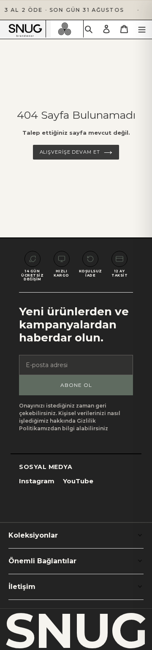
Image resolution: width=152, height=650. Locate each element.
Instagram (36, 481)
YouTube (78, 481)
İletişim (21, 587)
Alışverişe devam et (70, 152)
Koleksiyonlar (33, 535)
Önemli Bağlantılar (42, 561)
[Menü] (142, 28)
